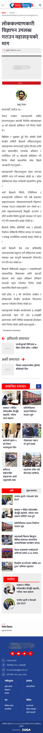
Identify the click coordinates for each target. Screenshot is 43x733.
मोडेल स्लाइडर (31, 709)
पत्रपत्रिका (8, 709)
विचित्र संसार (9, 705)
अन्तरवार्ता (29, 705)
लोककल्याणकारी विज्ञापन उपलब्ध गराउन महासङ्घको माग (20, 33)
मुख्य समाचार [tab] (31, 490)
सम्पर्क (7, 693)
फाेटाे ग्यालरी (30, 712)
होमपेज (4, 13)
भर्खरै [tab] (12, 490)
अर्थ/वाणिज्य (30, 686)
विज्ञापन (7, 689)
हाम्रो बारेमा (8, 686)
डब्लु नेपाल (21, 105)
